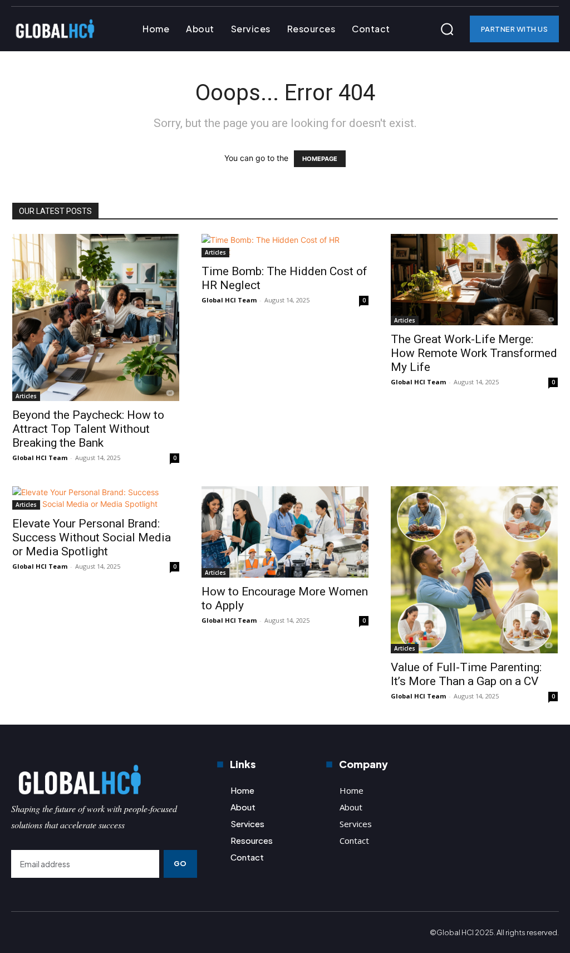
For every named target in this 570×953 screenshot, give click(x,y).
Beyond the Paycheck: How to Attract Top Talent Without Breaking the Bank (88, 428)
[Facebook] (20, 932)
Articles (26, 396)
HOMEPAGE (319, 159)
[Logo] (104, 779)
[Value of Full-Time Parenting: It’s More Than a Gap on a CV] (474, 569)
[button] (447, 28)
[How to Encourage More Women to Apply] (285, 532)
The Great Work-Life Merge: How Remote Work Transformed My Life (474, 353)
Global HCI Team (39, 457)
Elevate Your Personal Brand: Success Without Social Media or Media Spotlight (91, 537)
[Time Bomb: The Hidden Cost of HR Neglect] (285, 245)
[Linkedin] (43, 932)
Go (180, 863)
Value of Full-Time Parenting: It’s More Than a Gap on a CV (466, 674)
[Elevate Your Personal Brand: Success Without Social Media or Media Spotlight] (95, 498)
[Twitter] (67, 932)
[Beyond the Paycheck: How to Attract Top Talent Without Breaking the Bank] (95, 317)
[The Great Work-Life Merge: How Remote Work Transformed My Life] (474, 279)
